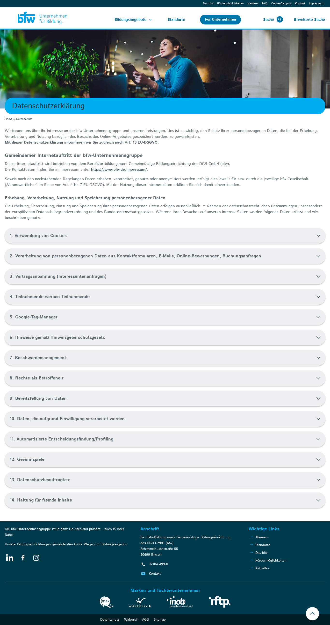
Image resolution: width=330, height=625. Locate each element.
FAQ (264, 3)
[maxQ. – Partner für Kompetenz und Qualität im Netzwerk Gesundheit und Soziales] (106, 603)
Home (8, 119)
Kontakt (300, 3)
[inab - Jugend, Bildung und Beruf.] (180, 603)
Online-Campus (281, 3)
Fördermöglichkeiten (230, 3)
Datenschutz (109, 619)
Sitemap (160, 619)
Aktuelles (262, 568)
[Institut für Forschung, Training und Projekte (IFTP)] (219, 603)
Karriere (253, 3)
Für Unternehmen (220, 19)
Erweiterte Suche (309, 20)
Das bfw (208, 3)
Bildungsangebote (130, 20)
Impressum (316, 3)
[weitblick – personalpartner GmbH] (140, 604)
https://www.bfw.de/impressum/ (119, 169)
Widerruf (130, 619)
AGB (145, 619)
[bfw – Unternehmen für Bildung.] (37, 18)
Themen (261, 537)
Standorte (176, 20)
